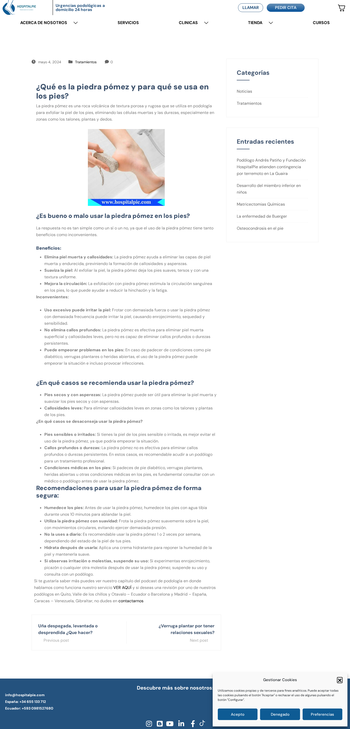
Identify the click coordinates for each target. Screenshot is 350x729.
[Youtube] (169, 723)
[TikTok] (202, 723)
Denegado (280, 714)
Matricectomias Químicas (261, 204)
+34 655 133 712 (32, 701)
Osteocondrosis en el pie (260, 228)
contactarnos (130, 601)
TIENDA (255, 22)
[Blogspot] (159, 723)
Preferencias (322, 714)
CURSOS (321, 22)
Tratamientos (86, 62)
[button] (339, 679)
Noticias (244, 91)
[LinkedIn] (180, 723)
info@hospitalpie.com (25, 695)
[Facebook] (191, 723)
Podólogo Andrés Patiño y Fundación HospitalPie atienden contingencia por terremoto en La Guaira (271, 166)
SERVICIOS (128, 22)
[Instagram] (148, 723)
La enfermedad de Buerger (262, 216)
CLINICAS (188, 22)
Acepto (237, 714)
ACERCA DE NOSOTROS (43, 22)
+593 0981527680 (37, 708)
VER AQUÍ (122, 587)
